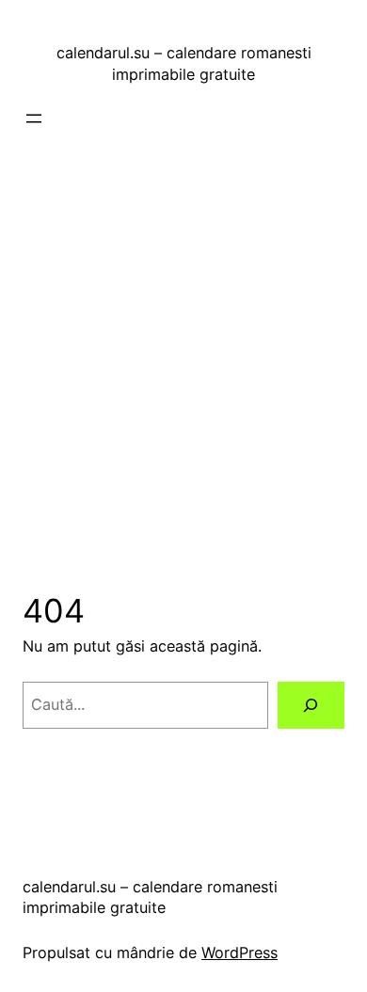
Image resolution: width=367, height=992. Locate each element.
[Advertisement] (183, 340)
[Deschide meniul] (34, 118)
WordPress (239, 952)
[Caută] (311, 705)
